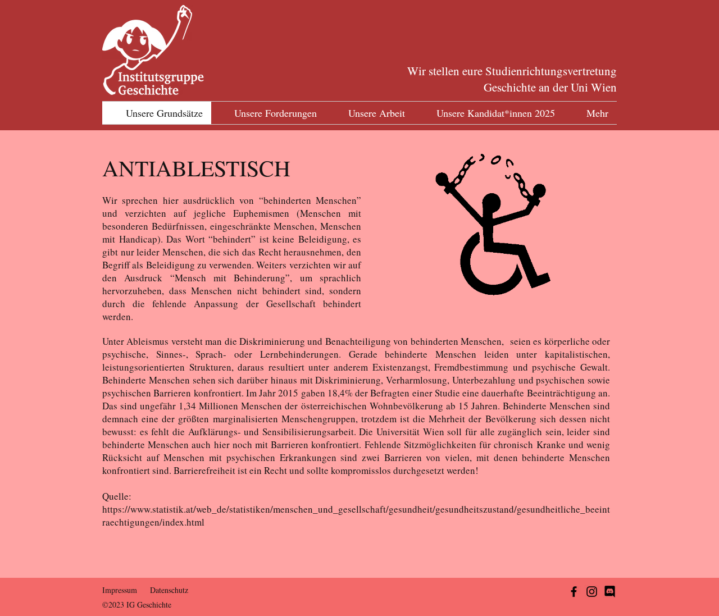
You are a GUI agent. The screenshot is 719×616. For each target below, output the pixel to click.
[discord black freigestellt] (610, 592)
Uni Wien (594, 87)
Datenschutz (169, 590)
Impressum (119, 590)
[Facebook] (574, 592)
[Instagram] (592, 592)
